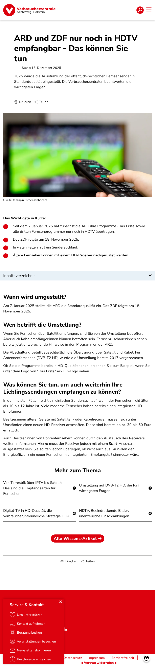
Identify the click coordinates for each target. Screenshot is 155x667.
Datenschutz (72, 658)
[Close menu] (60, 601)
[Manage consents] (146, 658)
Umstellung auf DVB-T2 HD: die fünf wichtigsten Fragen (109, 488)
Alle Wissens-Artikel (75, 538)
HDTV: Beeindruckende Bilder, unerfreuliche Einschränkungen (104, 513)
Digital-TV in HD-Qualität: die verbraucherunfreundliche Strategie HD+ (36, 513)
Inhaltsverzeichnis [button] (19, 275)
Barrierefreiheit (122, 658)
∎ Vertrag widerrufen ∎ (99, 663)
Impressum (96, 658)
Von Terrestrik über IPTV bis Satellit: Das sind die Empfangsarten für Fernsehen (32, 488)
